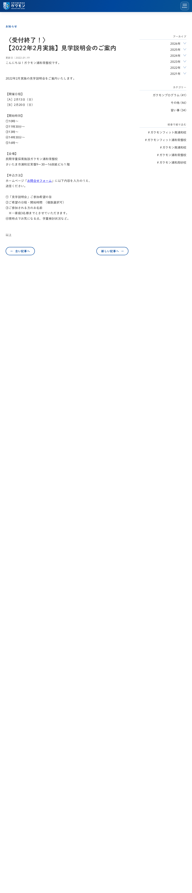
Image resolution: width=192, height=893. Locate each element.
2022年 (175, 67)
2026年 (175, 43)
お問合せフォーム (39, 180)
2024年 (175, 55)
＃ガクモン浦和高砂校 (171, 162)
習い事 (175, 110)
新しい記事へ (110, 251)
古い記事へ (22, 251)
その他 (175, 102)
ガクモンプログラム (166, 95)
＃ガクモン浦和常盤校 (171, 154)
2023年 (175, 61)
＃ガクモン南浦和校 (172, 147)
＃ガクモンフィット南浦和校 (166, 132)
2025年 (175, 49)
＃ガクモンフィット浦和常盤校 (165, 139)
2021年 (175, 73)
